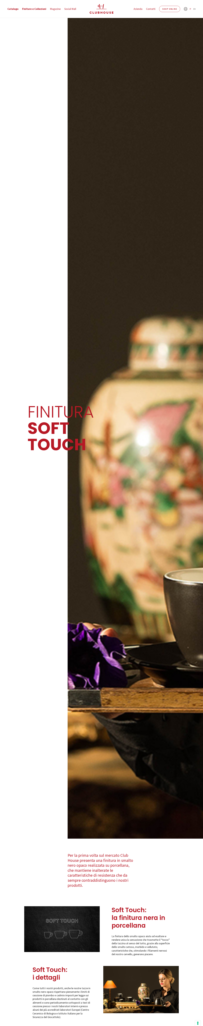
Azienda (138, 9)
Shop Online (169, 9)
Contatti (150, 9)
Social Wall (70, 9)
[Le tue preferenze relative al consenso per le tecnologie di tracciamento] (198, 1023)
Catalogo (12, 9)
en (194, 9)
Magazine (55, 9)
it (190, 9)
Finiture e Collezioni (34, 9)
